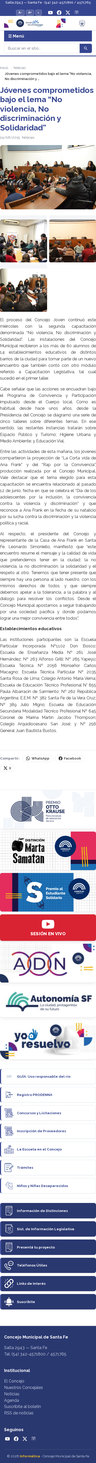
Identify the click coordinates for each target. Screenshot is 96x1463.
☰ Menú (16, 36)
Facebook (72, 758)
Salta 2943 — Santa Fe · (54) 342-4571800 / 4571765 (48, 2)
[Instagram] (76, 12)
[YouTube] (50, 12)
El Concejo (14, 1381)
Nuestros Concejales (23, 1387)
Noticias (20, 68)
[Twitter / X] (68, 12)
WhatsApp (40, 758)
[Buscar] (86, 48)
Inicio (4, 68)
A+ (30, 12)
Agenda (11, 1400)
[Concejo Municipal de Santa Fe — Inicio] (48, 23)
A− (20, 12)
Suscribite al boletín (22, 1406)
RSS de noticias (19, 1413)
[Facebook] (59, 12)
